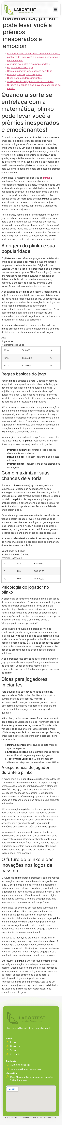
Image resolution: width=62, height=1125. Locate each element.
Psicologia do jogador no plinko (24, 74)
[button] (55, 9)
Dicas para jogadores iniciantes (24, 77)
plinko (46, 177)
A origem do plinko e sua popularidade (28, 64)
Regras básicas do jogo (20, 67)
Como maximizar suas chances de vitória (29, 71)
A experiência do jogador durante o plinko (30, 81)
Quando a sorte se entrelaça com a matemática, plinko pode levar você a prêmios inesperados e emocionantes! (33, 57)
